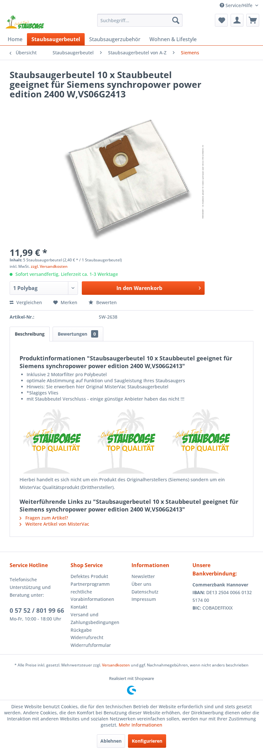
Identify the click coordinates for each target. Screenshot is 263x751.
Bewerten (106, 302)
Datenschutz (145, 592)
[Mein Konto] (237, 20)
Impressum (144, 599)
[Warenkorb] (252, 20)
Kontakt (79, 607)
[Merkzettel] (221, 20)
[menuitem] (140, 20)
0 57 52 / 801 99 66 (37, 610)
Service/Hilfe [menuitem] (239, 5)
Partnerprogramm (90, 584)
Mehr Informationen (140, 725)
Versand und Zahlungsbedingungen (95, 618)
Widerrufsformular (91, 645)
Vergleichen (28, 302)
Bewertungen (77, 334)
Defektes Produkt (89, 576)
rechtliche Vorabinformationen (92, 595)
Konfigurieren (147, 741)
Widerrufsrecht (87, 637)
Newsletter (143, 576)
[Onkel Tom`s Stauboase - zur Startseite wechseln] (25, 22)
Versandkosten (116, 665)
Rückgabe (81, 630)
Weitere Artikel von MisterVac (56, 524)
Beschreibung (30, 334)
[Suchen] (175, 20)
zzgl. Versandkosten (49, 266)
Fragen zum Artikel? (46, 518)
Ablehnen (111, 741)
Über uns (141, 584)
